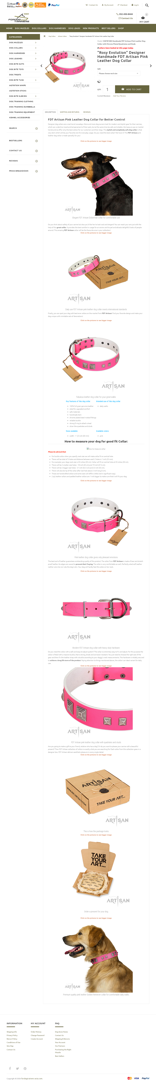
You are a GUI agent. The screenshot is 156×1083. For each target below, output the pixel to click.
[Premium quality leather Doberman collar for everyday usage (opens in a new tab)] (96, 179)
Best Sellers (59, 1056)
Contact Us (127, 18)
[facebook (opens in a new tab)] (10, 1068)
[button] (147, 5)
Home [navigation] (44, 36)
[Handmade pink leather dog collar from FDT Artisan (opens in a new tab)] (96, 358)
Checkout (123, 5)
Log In (136, 5)
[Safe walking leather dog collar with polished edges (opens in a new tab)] (96, 518)
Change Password (37, 1035)
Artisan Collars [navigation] (62, 36)
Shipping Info (12, 1032)
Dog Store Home (61, 1032)
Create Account (37, 1039)
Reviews (86, 112)
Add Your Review (119, 96)
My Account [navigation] (108, 5)
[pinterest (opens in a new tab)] (25, 1068)
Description (50, 112)
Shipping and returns (69, 112)
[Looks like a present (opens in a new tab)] (96, 872)
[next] (151, 66)
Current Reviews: (103, 96)
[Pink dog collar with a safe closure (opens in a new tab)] (96, 609)
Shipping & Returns (62, 1039)
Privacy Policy (12, 1035)
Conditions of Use (13, 1042)
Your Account (60, 1042)
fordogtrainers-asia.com (31, 1078)
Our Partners (60, 1046)
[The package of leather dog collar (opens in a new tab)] (96, 792)
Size (99, 69)
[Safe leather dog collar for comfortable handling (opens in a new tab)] (96, 270)
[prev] (41, 66)
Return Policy (12, 1039)
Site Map (10, 1046)
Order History (36, 1032)
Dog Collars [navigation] (52, 36)
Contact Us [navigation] (93, 5)
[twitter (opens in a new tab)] (17, 1068)
